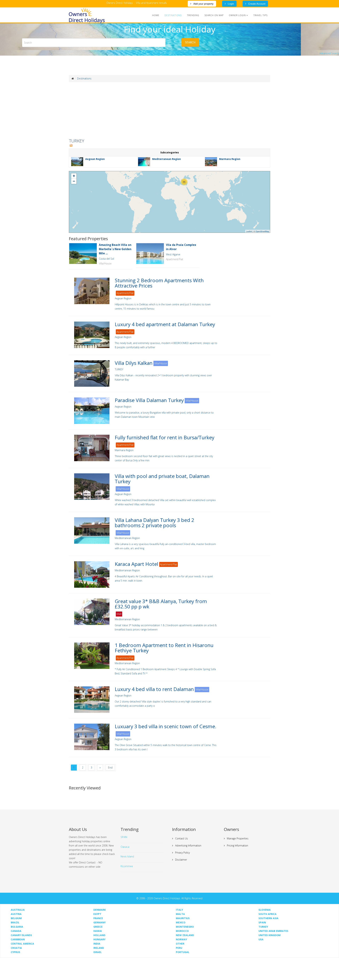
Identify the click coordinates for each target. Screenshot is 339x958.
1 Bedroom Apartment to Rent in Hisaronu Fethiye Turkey (164, 648)
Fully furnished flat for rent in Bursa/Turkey (164, 437)
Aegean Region (95, 159)
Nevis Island (127, 856)
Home (155, 15)
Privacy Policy (182, 852)
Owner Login (237, 15)
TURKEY (119, 369)
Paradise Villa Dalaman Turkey (149, 400)
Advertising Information (187, 845)
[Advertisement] (169, 110)
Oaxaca (125, 846)
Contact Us (181, 838)
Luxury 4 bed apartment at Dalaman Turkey (165, 324)
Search (190, 42)
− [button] (74, 181)
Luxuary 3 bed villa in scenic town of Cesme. (165, 726)
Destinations (173, 15)
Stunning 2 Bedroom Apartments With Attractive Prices (159, 283)
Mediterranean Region (166, 159)
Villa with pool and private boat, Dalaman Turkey (162, 479)
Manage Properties (237, 838)
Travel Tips (260, 15)
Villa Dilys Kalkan (134, 363)
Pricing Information (237, 845)
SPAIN (124, 837)
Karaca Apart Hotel (136, 564)
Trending (193, 15)
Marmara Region (229, 159)
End (110, 767)
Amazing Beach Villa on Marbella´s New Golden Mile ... (115, 249)
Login (230, 3)
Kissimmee (127, 866)
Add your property (203, 3)
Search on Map (214, 15)
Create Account (256, 3)
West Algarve (173, 254)
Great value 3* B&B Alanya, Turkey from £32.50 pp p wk (161, 604)
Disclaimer (180, 859)
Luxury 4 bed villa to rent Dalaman (154, 689)
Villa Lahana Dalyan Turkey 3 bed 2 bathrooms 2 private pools (154, 523)
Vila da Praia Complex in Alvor (181, 247)
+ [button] (74, 176)
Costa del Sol (106, 258)
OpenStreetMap (262, 231)
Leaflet (249, 231)
